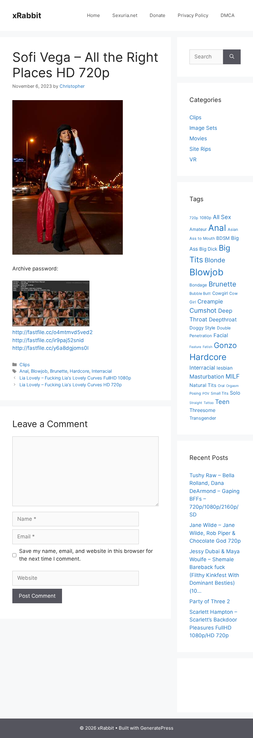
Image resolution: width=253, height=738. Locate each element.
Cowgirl (220, 293)
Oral (221, 386)
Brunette (58, 371)
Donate (157, 15)
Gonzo (225, 345)
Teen (222, 401)
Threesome (202, 410)
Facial (221, 335)
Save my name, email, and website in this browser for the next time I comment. (86, 555)
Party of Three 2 (209, 601)
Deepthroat (223, 319)
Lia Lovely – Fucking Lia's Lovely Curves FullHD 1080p (75, 377)
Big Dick (208, 249)
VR (193, 159)
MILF (233, 376)
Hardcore (79, 371)
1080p (205, 217)
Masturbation (206, 376)
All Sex (222, 217)
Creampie (210, 301)
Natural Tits (202, 385)
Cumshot (203, 310)
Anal (23, 371)
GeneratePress (156, 728)
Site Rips (200, 149)
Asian (233, 229)
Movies (198, 138)
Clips (24, 364)
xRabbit (26, 15)
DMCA (227, 15)
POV (205, 394)
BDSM (223, 238)
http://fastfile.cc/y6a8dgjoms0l (50, 348)
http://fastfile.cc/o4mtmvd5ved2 (52, 332)
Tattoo (209, 403)
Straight (195, 403)
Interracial (102, 371)
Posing (195, 393)
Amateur (198, 229)
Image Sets (203, 128)
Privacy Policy (193, 15)
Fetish (207, 347)
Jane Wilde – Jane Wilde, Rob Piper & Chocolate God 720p (215, 533)
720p (193, 218)
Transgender (202, 418)
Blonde (215, 260)
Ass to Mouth (202, 238)
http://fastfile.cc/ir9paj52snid (48, 340)
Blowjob (39, 371)
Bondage (198, 284)
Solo (235, 393)
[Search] (232, 56)
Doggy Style (202, 328)
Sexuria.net (124, 15)
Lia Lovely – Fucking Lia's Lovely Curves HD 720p (70, 384)
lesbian (225, 368)
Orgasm (232, 386)
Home (93, 15)
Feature (195, 347)
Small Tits (219, 393)
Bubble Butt (200, 293)
